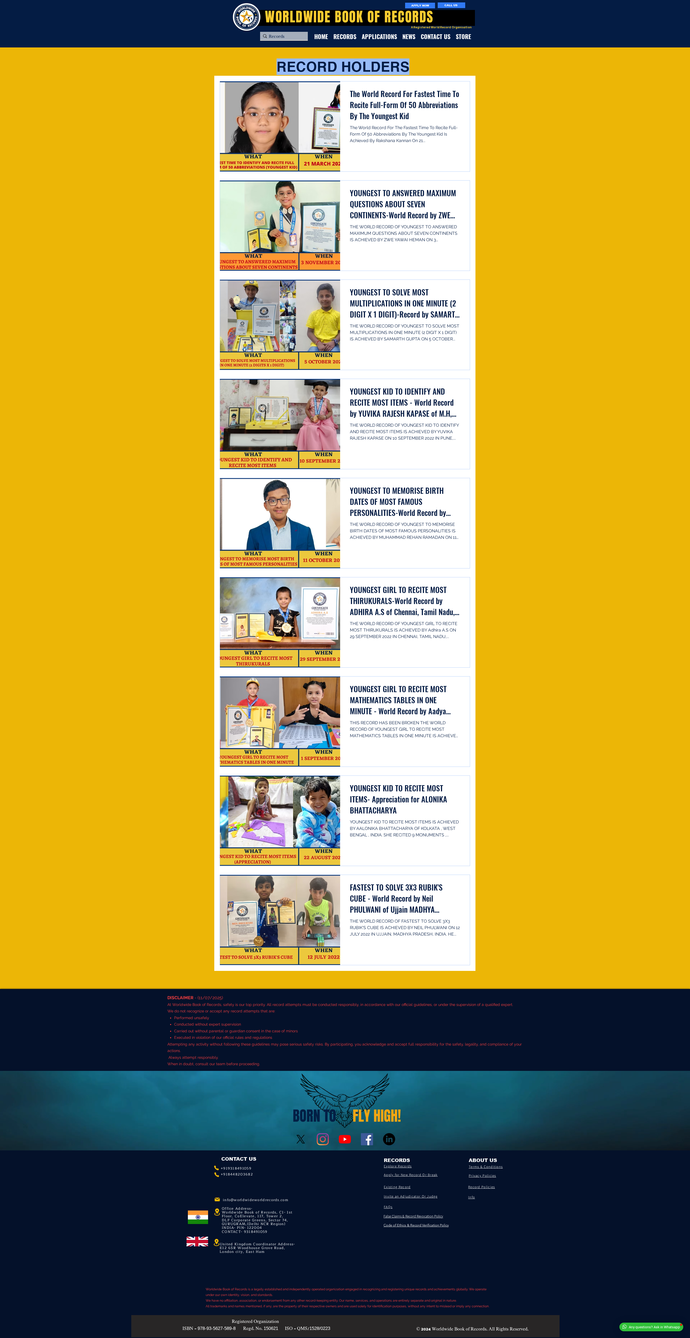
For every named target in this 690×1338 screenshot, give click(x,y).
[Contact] (216, 1168)
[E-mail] (217, 1199)
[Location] (216, 1242)
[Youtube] (345, 1139)
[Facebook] (367, 1139)
